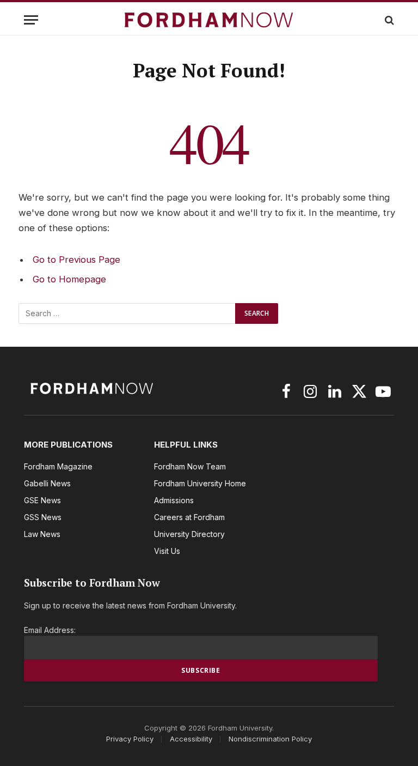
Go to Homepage (69, 279)
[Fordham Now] (209, 20)
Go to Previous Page (76, 259)
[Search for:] (127, 313)
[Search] (388, 20)
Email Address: (50, 630)
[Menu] (31, 20)
